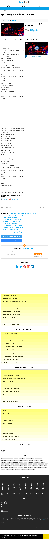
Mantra (21, 460)
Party (30, 465)
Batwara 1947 (6, 417)
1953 (43, 483)
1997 (20, 489)
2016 (37, 492)
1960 (37, 484)
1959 (31, 484)
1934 (25, 480)
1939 (8, 482)
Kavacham (15, 460)
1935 (31, 480)
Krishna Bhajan (38, 458)
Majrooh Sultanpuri (34, 30)
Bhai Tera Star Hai (7, 423)
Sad (35, 467)
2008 (37, 490)
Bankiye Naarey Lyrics (13, 340)
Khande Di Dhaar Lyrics (13, 356)
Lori (2, 465)
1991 (31, 488)
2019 (8, 493)
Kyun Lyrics (9, 349)
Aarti (7, 458)
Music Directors (4, 448)
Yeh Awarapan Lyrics (11, 311)
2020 (14, 493)
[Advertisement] (12, 118)
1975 (31, 486)
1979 (8, 487)
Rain (16, 467)
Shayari (3, 469)
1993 (43, 488)
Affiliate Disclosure (4, 506)
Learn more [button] (3, 537)
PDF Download (15, 199)
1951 (31, 483)
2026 (2, 494)
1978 (2, 487)
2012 (13, 492)
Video (9, 20)
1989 (20, 488)
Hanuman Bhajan (30, 458)
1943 (31, 482)
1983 (31, 487)
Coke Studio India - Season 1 (36, 27)
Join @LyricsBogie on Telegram (12, 236)
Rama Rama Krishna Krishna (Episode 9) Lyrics (15, 215)
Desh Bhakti (15, 462)
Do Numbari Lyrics (12, 336)
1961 (43, 484)
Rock (26, 467)
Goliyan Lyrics (10, 353)
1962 (2, 485)
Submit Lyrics (3, 501)
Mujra (21, 465)
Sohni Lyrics (10, 333)
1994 (2, 489)
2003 (8, 490)
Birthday (31, 460)
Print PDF (5, 199)
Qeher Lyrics (10, 359)
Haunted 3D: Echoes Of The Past (11, 436)
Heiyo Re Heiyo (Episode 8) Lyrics (11, 229)
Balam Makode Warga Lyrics (14, 398)
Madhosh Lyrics (11, 314)
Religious (21, 467)
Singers (2, 449)
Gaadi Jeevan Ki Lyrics (11, 375)
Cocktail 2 (5, 430)
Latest (8, 6)
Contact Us (3, 505)
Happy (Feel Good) (34, 31)
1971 (7, 486)
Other (26, 465)
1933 (19, 480)
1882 (2, 480)
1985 (43, 487)
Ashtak (11, 458)
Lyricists (2, 451)
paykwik (18, 473)
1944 (37, 482)
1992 (37, 488)
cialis (6, 473)
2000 (37, 489)
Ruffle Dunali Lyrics (11, 391)
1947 (8, 483)
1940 (14, 482)
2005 (20, 490)
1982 (25, 487)
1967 (31, 485)
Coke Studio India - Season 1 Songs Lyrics (22, 213)
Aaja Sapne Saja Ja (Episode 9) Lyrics (12, 219)
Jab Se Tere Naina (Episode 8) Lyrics (12, 231)
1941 (19, 482)
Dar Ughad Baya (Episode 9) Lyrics (12, 221)
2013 (19, 492)
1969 (43, 485)
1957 (20, 484)
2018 (2, 493)
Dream (26, 462)
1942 (25, 482)
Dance (42, 460)
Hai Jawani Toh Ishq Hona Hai (10, 439)
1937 (43, 480)
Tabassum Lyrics (10, 298)
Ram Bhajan (4, 460)
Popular (24, 6)
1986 (2, 488)
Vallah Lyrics (10, 362)
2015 (31, 492)
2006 (25, 490)
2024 (37, 493)
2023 (31, 493)
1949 (20, 483)
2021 (19, 493)
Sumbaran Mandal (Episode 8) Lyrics (12, 225)
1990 (25, 488)
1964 (14, 485)
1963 (8, 485)
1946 (2, 483)
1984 (37, 487)
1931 (7, 480)
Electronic (31, 462)
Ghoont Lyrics (11, 385)
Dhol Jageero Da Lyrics (12, 346)
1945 (43, 482)
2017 (43, 492)
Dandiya (9, 462)
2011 (7, 492)
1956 (14, 484)
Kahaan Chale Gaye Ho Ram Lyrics (16, 308)
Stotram (23, 469)
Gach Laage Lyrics (12, 394)
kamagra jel (22, 473)
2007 (31, 490)
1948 (14, 483)
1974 (25, 486)
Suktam (32, 469)
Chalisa (9, 460)
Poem (46, 465)
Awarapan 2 (6, 413)
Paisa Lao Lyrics (11, 324)
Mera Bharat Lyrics (10, 295)
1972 (14, 486)
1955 (8, 484)
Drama (21, 462)
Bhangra (25, 460)
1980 (14, 487)
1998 (25, 489)
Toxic (4, 410)
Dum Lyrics (9, 304)
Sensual (39, 467)
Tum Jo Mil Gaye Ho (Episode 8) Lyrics (13, 227)
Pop (2, 467)
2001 (43, 489)
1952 (37, 483)
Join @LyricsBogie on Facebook (12, 240)
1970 (2, 486)
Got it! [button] (46, 536)
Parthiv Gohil (35, 29)
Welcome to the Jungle (8, 433)
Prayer (6, 467)
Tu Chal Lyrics (10, 317)
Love (6, 465)
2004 (14, 490)
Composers (3, 450)
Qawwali (11, 467)
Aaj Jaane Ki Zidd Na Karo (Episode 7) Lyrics (14, 233)
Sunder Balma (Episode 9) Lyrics (11, 223)
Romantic (30, 467)
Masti (10, 465)
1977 (43, 486)
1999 (31, 489)
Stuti (28, 469)
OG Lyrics (10, 401)
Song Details (13, 20)
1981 (19, 487)
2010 (2, 492)
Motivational (16, 465)
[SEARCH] (47, 8)
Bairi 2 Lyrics (10, 381)
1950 (25, 483)
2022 (25, 493)
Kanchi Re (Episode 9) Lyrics (10, 217)
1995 (8, 489)
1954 (2, 484)
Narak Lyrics (8, 343)
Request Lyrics (4, 502)
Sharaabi (45, 467)
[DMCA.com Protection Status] (4, 511)
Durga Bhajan (22, 458)
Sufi (7, 469)
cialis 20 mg (2, 473)
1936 (37, 480)
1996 (14, 489)
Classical (36, 460)
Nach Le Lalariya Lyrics (13, 321)
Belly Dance (4, 462)
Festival (43, 462)
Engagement (37, 462)
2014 (25, 492)
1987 (8, 488)
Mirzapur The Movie (8, 420)
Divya (31, 29)
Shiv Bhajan (18, 469)
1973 (20, 486)
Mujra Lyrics (10, 372)
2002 (2, 490)
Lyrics (5, 20)
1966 (25, 485)
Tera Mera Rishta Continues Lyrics (14, 301)
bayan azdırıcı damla (11, 473)
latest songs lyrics (28, 248)
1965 (20, 485)
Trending (39, 6)
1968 (37, 485)
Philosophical (35, 465)
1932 (13, 480)
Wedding (11, 469)
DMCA (2, 504)
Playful (41, 465)
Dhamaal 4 (5, 426)
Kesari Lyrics (11, 388)
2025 (43, 493)
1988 (14, 488)
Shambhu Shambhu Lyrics (14, 378)
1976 (37, 486)
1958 (25, 484)
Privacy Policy (4, 503)
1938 (2, 482)
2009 (43, 490)
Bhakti (3, 458)
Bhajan (16, 458)
